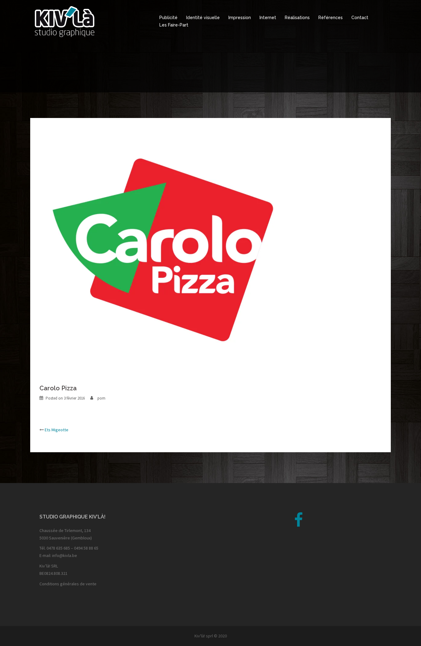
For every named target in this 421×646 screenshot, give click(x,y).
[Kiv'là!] (64, 21)
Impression (239, 17)
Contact (359, 17)
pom (101, 398)
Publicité (168, 17)
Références (330, 17)
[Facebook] (298, 524)
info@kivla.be (64, 555)
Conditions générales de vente (67, 584)
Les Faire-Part (173, 24)
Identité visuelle (203, 17)
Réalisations (297, 17)
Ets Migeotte (56, 430)
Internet (268, 17)
